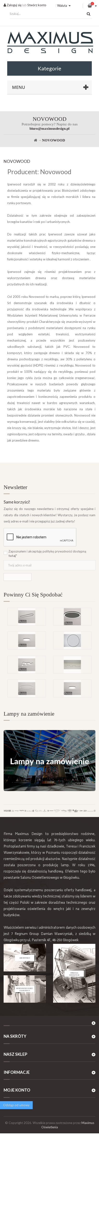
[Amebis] (27, 664)
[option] (49, 632)
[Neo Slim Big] (27, 640)
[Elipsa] (27, 616)
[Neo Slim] (72, 688)
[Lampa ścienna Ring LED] (72, 640)
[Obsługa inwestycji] (74, 973)
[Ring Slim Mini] (27, 688)
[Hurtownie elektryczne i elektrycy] (25, 989)
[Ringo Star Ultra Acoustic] (72, 616)
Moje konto (17, 1090)
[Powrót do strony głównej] (35, 140)
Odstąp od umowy (16, 1105)
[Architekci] (25, 957)
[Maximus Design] (49, 43)
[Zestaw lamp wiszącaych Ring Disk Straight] (72, 664)
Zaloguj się (14, 5)
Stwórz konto (36, 5)
